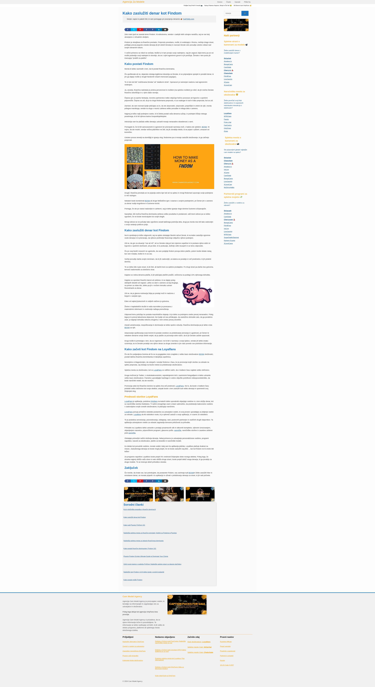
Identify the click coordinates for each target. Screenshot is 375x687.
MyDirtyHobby (229, 187)
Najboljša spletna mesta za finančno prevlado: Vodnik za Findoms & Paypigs (150, 533)
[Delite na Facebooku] (128, 29)
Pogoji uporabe (225, 646)
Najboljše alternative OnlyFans (133, 642)
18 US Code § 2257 (227, 665)
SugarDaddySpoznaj (231, 237)
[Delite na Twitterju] (134, 29)
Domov (219, 2)
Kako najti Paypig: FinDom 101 (134, 525)
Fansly (226, 119)
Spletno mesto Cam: (200, 647)
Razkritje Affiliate (226, 642)
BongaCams (228, 64)
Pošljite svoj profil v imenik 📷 (193, 5)
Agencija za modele (133, 1)
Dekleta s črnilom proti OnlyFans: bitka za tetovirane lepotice (169, 668)
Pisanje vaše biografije (130, 656)
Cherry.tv (228, 70)
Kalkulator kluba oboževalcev (133, 660)
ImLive (226, 170)
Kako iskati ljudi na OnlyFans (165, 676)
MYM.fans (227, 116)
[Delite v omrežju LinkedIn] (159, 29)
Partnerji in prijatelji (226, 656)
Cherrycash (228, 220)
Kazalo (222, 660)
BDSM (204, 127)
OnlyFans (227, 128)
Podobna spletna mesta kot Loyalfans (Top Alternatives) (169, 659)
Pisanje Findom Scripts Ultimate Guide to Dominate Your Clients (146, 556)
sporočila (177, 430)
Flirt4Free (227, 76)
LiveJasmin (228, 79)
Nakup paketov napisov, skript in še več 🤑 (218, 5)
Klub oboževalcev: (199, 642)
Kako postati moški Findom (133, 580)
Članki (228, 2)
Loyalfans (137, 415)
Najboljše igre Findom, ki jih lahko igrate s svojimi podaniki (144, 572)
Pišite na (247, 2)
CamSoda (227, 67)
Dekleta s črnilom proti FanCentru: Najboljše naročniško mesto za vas (170, 642)
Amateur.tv (228, 61)
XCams (226, 82)
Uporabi (237, 2)
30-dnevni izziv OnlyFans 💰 (242, 5)
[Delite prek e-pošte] (165, 29)
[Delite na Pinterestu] (140, 29)
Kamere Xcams (229, 240)
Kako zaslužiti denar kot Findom (135, 517)
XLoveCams (228, 243)
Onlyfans (153, 401)
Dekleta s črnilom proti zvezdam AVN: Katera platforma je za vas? (170, 650)
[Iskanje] (245, 13)
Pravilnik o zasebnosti (227, 651)
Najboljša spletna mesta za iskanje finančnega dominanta (143, 541)
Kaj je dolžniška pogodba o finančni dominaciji (140, 509)
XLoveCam (228, 85)
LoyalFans (158, 370)
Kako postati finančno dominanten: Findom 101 (140, 548)
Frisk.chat (227, 122)
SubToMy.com (188, 19)
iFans (226, 131)
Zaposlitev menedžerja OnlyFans (134, 651)
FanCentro (228, 125)
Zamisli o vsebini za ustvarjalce (133, 646)
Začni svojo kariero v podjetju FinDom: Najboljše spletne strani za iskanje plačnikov (152, 564)
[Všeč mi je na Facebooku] (146, 29)
